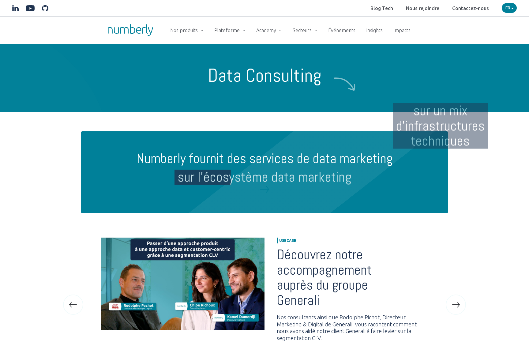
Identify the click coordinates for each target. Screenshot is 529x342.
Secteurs (303, 30)
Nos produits (184, 30)
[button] (73, 305)
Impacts (402, 30)
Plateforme (227, 30)
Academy (266, 30)
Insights (374, 30)
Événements (341, 30)
